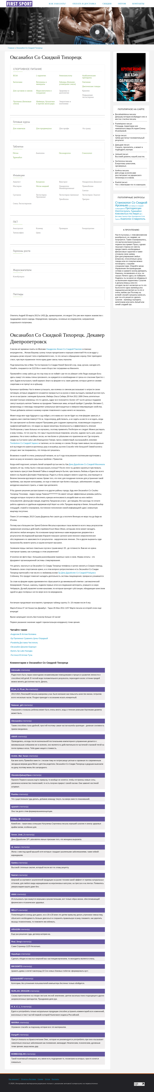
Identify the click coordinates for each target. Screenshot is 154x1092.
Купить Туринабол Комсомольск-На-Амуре (128, 212)
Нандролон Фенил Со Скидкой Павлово (64, 349)
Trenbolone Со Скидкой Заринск (24, 443)
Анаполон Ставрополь (132, 219)
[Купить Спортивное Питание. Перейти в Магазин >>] (57, 87)
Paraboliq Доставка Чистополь (24, 643)
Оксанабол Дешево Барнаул (23, 647)
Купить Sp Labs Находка (21, 651)
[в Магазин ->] (131, 77)
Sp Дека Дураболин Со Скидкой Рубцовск (77, 573)
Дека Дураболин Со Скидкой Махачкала (87, 464)
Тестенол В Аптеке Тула (21, 655)
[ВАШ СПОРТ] (19, 4)
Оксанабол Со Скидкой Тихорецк (29, 48)
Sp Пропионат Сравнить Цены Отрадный (29, 638)
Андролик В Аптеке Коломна (23, 634)
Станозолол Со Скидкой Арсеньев (131, 204)
